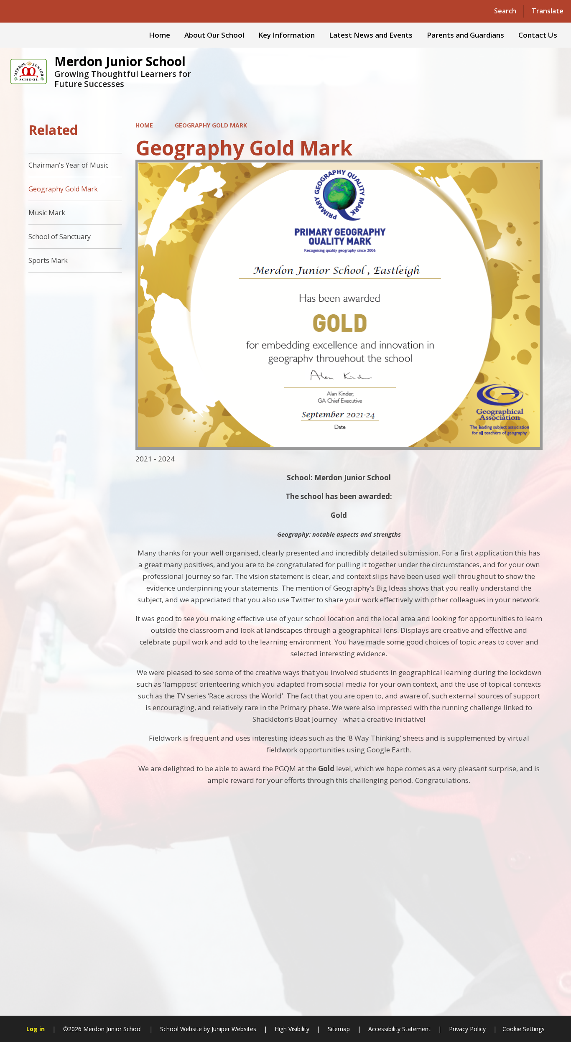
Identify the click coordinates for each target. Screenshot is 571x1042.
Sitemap (339, 1029)
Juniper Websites (233, 1029)
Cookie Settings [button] (523, 1029)
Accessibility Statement (399, 1029)
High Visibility (292, 1029)
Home (144, 125)
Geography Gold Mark (211, 125)
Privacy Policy (467, 1029)
